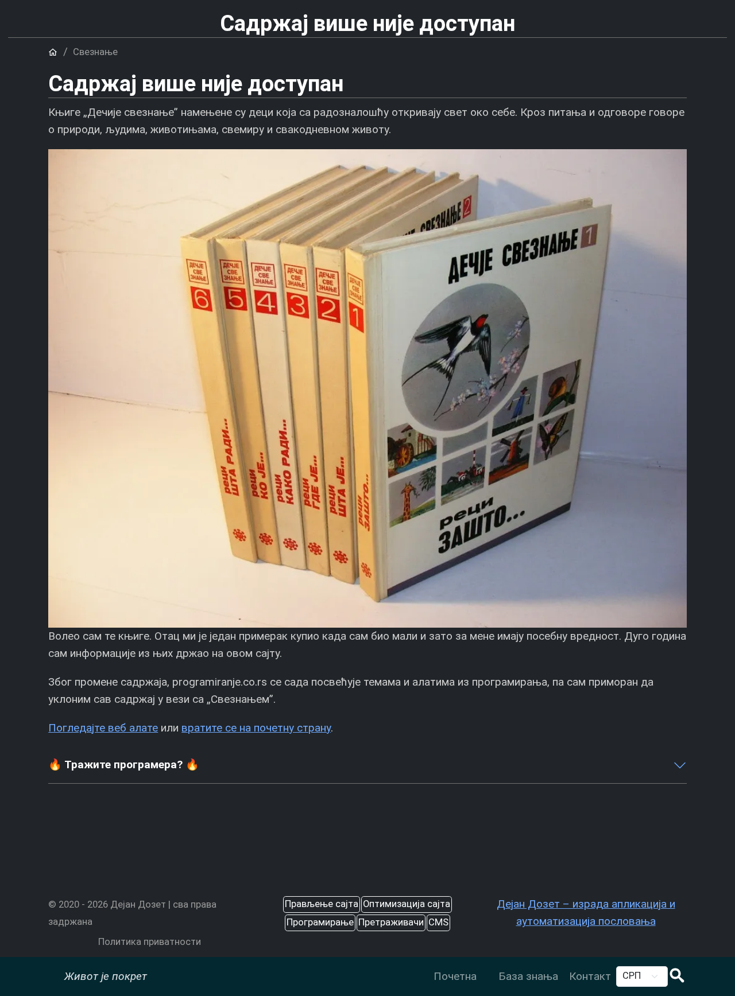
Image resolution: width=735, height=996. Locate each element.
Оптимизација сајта (406, 903)
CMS (438, 922)
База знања (528, 976)
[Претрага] (677, 976)
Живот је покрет (105, 976)
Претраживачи (391, 922)
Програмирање (320, 922)
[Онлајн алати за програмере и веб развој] (487, 967)
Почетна (455, 976)
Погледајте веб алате (103, 727)
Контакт (590, 976)
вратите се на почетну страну (256, 727)
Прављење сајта (321, 903)
